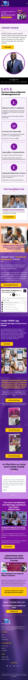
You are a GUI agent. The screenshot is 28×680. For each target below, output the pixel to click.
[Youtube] (14, 666)
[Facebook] (7, 666)
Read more (6, 487)
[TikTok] (17, 666)
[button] (26, 3)
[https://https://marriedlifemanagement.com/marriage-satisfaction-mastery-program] (14, 15)
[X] (20, 666)
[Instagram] (10, 666)
